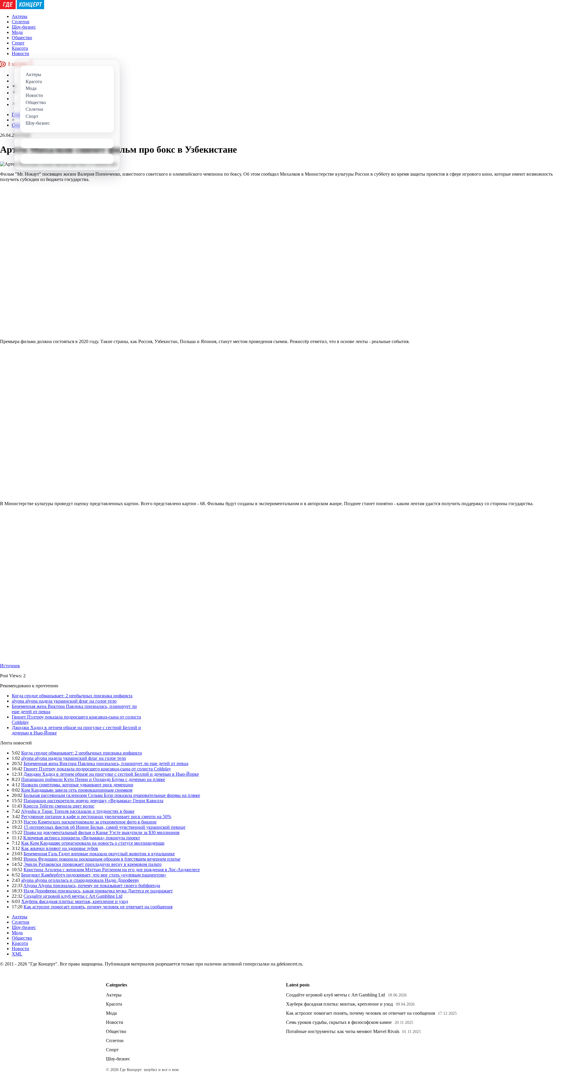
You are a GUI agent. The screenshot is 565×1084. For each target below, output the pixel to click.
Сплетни (20, 21)
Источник (10, 665)
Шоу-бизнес (24, 26)
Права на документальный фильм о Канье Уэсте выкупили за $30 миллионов (102, 832)
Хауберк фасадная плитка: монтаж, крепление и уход (74, 901)
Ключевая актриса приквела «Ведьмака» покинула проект (81, 837)
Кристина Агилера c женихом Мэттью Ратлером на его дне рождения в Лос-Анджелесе (112, 869)
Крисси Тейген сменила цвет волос (58, 805)
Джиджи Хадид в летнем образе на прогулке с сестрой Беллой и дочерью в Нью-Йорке (111, 774)
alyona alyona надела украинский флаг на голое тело (64, 701)
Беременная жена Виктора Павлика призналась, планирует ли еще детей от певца (106, 763)
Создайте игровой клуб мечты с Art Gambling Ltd (73, 896)
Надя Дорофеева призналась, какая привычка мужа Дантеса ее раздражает (98, 890)
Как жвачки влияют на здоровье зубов (59, 848)
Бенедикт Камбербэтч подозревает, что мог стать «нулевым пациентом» (93, 874)
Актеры (19, 16)
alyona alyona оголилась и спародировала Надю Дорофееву (80, 880)
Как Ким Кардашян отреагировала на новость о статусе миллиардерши (92, 843)
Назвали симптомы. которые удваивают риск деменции (77, 784)
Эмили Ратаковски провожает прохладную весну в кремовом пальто (93, 864)
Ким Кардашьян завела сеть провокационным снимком (76, 790)
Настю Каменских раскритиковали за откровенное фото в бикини (90, 821)
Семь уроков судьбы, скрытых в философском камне (339, 1022)
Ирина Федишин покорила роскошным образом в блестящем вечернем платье (102, 858)
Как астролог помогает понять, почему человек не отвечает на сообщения (98, 906)
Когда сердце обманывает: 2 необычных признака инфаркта (72, 695)
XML (17, 953)
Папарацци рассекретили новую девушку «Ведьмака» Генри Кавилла (93, 800)
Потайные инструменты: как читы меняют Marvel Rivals (342, 1031)
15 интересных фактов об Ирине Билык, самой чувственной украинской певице (104, 827)
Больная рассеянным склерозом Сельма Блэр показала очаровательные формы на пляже (112, 795)
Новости (20, 53)
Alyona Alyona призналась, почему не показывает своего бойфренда (91, 885)
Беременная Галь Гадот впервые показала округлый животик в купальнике (99, 853)
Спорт (18, 42)
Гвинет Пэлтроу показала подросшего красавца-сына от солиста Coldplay (97, 768)
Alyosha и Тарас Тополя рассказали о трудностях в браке (77, 811)
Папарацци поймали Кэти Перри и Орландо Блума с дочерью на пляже (93, 779)
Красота (20, 48)
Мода (17, 32)
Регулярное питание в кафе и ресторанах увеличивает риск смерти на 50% (96, 816)
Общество (22, 37)
